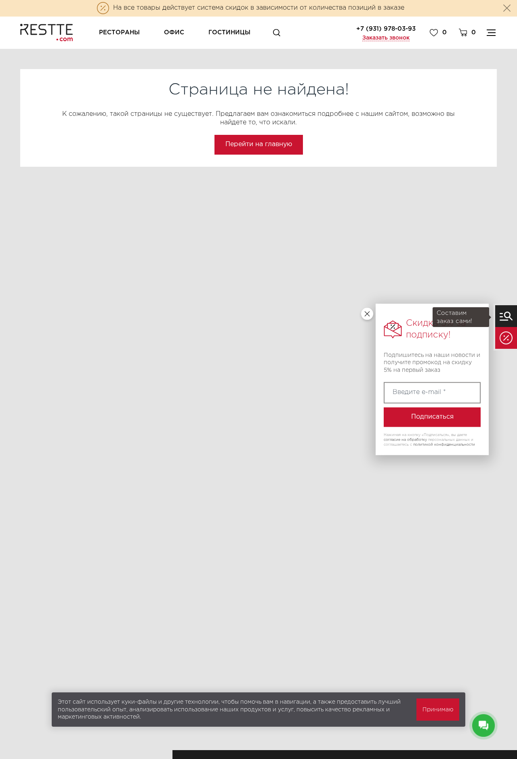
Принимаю (437, 709)
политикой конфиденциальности (444, 444)
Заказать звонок (386, 38)
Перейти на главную (258, 144)
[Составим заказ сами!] (506, 316)
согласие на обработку (405, 439)
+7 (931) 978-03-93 (386, 28)
